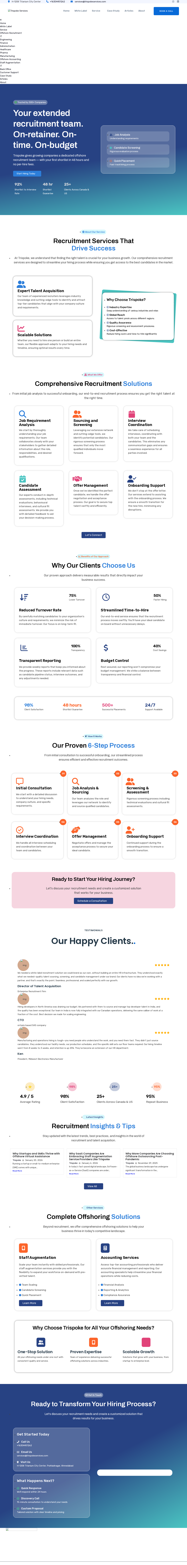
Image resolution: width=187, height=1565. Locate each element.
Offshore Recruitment (11, 33)
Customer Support (9, 72)
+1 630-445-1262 (156, 1551)
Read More (17, 1171)
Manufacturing (7, 56)
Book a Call (166, 11)
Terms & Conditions (169, 1563)
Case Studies (113, 1543)
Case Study (113, 10)
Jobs (49, 1554)
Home (66, 10)
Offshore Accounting (10, 59)
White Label (81, 10)
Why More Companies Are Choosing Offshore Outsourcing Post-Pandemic (149, 1156)
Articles (129, 10)
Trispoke (17, 1160)
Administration (7, 46)
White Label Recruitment (119, 1538)
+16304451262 (57, 1)
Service (96, 10)
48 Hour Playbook (116, 1549)
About (141, 10)
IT (1, 36)
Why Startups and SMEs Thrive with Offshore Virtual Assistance (36, 1155)
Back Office (5, 69)
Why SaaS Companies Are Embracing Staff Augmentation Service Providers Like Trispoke (90, 1156)
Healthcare (5, 49)
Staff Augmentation (10, 62)
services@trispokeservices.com (90, 1)
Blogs (50, 1549)
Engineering (6, 39)
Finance (4, 43)
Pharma (4, 52)
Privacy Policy (149, 1563)
